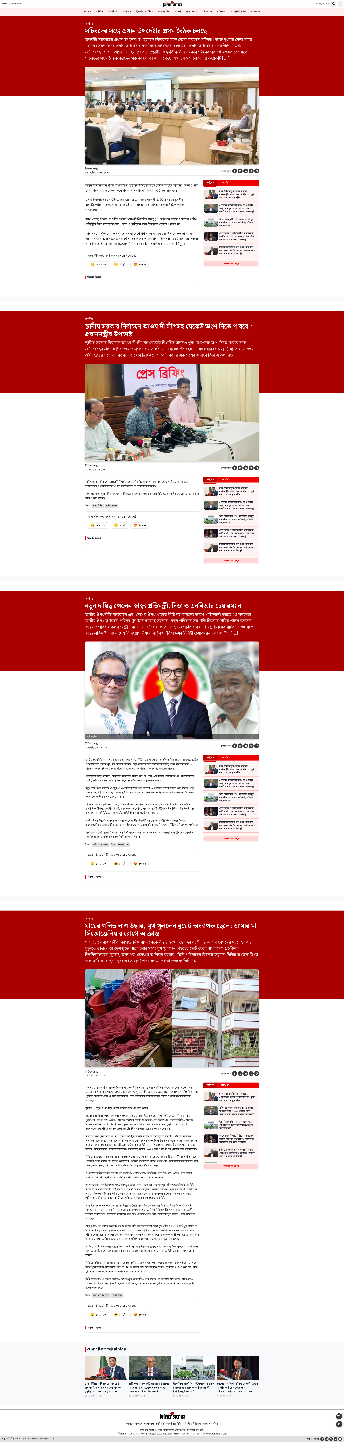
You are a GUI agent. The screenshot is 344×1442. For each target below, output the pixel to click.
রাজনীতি (112, 11)
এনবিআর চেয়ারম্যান (100, 844)
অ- (339, 1424)
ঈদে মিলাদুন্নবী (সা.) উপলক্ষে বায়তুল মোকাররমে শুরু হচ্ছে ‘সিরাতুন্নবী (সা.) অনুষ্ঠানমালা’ (237, 222)
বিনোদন (190, 11)
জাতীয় (99, 11)
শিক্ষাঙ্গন (207, 11)
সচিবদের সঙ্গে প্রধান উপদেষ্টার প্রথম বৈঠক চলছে (146, 31)
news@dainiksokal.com (160, 1434)
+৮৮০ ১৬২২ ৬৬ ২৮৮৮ (191, 1434)
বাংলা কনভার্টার (210, 1424)
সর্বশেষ (87, 11)
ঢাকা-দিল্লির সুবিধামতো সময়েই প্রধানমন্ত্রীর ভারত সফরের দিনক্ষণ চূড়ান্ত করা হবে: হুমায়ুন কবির (237, 194)
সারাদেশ (126, 11)
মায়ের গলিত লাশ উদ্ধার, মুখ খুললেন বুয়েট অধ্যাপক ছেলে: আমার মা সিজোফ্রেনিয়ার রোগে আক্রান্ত (170, 930)
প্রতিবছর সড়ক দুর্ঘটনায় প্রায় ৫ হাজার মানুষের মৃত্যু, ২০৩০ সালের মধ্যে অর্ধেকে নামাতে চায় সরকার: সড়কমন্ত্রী (237, 208)
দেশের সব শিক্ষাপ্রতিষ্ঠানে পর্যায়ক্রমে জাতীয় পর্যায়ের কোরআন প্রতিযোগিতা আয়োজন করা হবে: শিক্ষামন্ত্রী (236, 236)
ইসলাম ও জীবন (144, 11)
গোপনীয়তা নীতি (173, 1424)
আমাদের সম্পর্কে (134, 1424)
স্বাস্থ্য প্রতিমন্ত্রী (123, 844)
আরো (254, 11)
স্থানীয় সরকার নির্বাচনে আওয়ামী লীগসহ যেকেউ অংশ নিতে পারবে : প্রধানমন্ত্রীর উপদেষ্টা (168, 330)
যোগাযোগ (149, 1424)
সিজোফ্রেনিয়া (117, 1295)
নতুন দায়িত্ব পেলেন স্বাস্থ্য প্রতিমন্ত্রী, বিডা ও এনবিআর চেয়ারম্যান (163, 606)
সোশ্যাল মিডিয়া (238, 11)
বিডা (113, 844)
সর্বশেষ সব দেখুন (231, 263)
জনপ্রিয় (225, 183)
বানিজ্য (221, 11)
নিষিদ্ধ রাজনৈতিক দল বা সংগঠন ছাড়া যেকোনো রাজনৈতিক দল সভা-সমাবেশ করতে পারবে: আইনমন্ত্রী (237, 250)
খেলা (178, 11)
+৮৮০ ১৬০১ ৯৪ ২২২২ (136, 1434)
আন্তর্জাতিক (164, 11)
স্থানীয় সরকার (111, 505)
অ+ (339, 1416)
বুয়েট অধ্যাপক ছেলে (101, 1295)
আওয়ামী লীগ (98, 505)
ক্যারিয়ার (159, 1424)
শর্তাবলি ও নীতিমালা (191, 1424)
